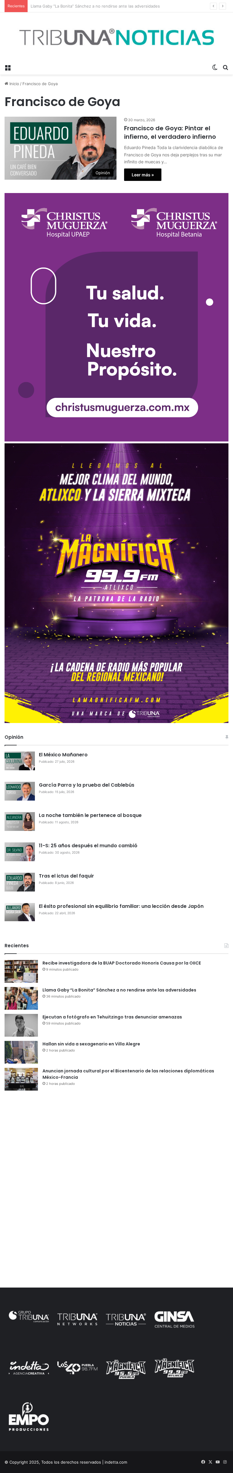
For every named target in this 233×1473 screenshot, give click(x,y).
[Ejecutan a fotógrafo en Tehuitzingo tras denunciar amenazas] (21, 1025)
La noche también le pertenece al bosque (90, 815)
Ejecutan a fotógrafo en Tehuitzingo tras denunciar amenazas (89, 6)
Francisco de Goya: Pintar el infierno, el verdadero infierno (170, 132)
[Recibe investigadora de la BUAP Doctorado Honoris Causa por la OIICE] (21, 971)
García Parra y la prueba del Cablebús (86, 785)
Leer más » (143, 174)
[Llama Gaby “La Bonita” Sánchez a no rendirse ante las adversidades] (21, 998)
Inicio (13, 83)
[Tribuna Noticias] (116, 36)
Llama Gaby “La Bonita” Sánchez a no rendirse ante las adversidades (119, 990)
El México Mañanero (63, 754)
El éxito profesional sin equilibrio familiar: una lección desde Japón (121, 906)
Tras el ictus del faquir (66, 876)
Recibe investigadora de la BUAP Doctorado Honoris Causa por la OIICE (121, 963)
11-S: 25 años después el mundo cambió (88, 845)
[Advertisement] (116, 1142)
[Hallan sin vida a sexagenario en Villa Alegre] (21, 1052)
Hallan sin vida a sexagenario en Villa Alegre (91, 1044)
